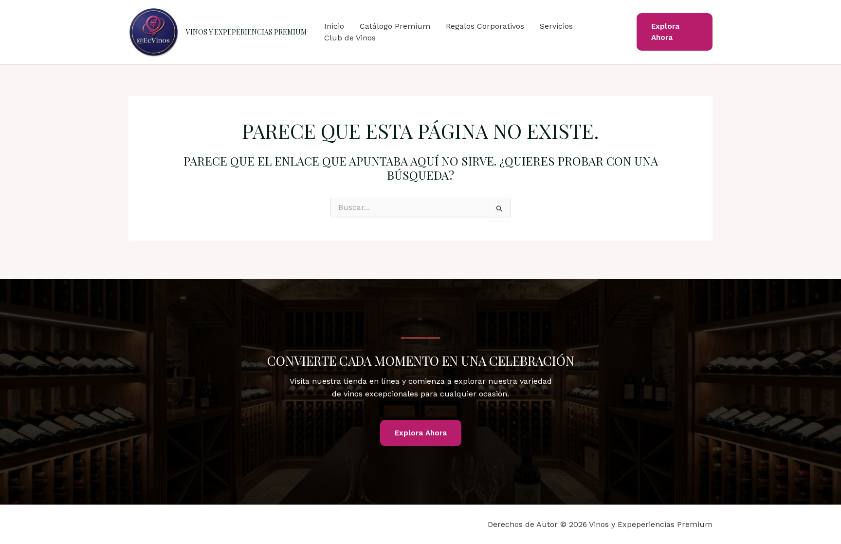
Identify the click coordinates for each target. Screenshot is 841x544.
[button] (675, 32)
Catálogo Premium (395, 26)
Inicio (334, 26)
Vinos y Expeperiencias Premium (246, 32)
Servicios (556, 26)
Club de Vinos (350, 37)
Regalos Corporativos (485, 26)
